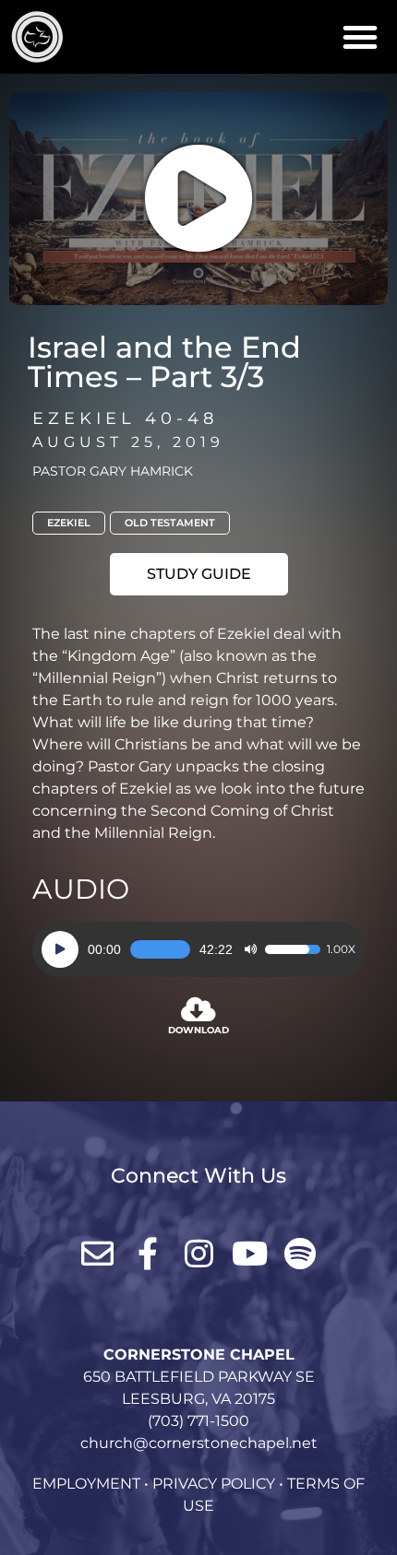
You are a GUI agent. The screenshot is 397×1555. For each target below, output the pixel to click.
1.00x (341, 949)
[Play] (60, 949)
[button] (360, 37)
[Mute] (250, 949)
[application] (198, 949)
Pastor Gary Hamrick (112, 471)
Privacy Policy (213, 1483)
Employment (86, 1483)
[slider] (160, 949)
